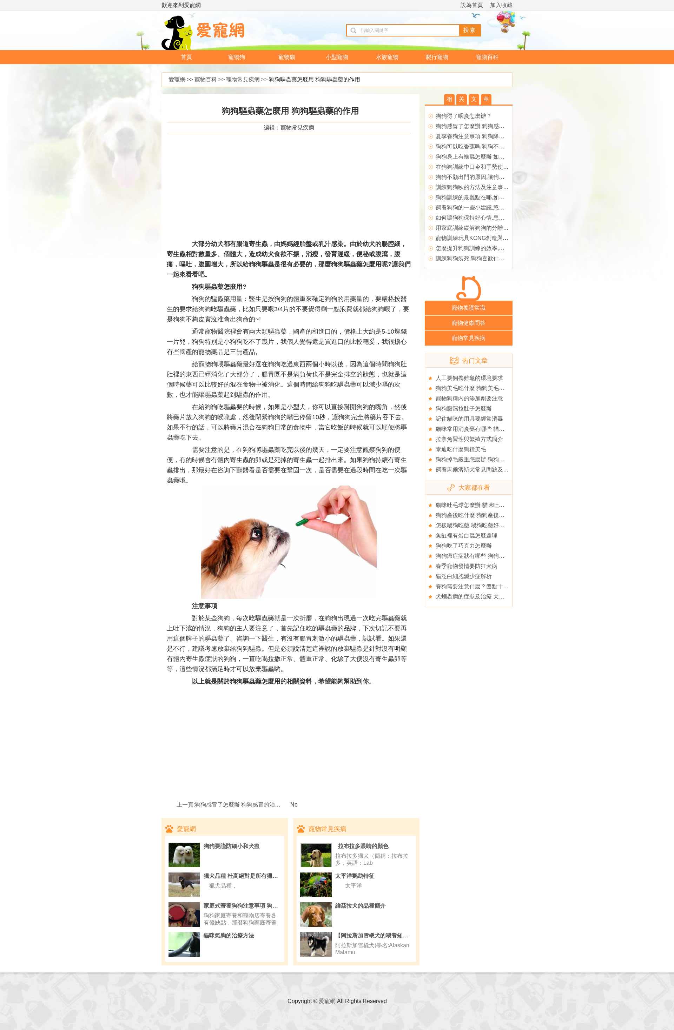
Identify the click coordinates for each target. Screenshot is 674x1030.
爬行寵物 (437, 57)
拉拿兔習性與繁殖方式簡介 (469, 439)
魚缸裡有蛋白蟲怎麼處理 (466, 536)
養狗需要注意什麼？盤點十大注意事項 (483, 586)
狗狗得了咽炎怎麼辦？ (464, 116)
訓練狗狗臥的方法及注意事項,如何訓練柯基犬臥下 (498, 187)
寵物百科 (487, 57)
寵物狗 (236, 57)
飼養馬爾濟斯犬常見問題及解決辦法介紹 (486, 470)
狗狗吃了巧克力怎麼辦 (464, 546)
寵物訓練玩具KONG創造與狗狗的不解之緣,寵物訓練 (501, 238)
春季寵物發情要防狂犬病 (466, 566)
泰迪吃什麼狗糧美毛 (461, 449)
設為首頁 (472, 5)
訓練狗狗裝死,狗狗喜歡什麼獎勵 (476, 258)
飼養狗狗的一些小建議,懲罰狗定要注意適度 (490, 207)
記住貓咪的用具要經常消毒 (469, 419)
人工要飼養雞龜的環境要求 (469, 378)
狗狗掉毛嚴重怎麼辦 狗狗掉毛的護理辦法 (487, 459)
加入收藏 (501, 5)
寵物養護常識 (468, 308)
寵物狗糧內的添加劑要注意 (469, 398)
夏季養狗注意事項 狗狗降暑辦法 (476, 136)
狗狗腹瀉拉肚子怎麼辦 (464, 409)
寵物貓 (286, 57)
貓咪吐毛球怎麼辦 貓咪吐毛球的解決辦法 (487, 505)
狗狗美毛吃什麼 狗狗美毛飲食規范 (478, 388)
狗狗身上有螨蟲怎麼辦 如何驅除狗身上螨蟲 (490, 157)
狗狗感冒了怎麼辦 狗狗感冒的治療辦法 (243, 805)
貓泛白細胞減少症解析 (464, 576)
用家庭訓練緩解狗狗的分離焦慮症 (478, 228)
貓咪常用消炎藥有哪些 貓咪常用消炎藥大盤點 (492, 429)
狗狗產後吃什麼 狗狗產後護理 (473, 515)
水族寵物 (387, 57)
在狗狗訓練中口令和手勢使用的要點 (481, 167)
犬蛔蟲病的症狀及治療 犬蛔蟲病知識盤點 (487, 597)
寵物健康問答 (468, 323)
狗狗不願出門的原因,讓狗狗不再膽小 (481, 177)
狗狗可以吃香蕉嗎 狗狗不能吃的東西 (481, 146)
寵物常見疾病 (243, 79)
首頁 (186, 57)
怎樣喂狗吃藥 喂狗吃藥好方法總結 (478, 525)
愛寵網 (176, 79)
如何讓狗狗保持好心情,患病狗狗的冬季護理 (490, 218)
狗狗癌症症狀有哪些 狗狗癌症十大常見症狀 (490, 556)
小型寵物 (337, 57)
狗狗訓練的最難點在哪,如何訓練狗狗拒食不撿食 (495, 197)
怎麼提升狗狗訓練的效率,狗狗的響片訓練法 (490, 248)
